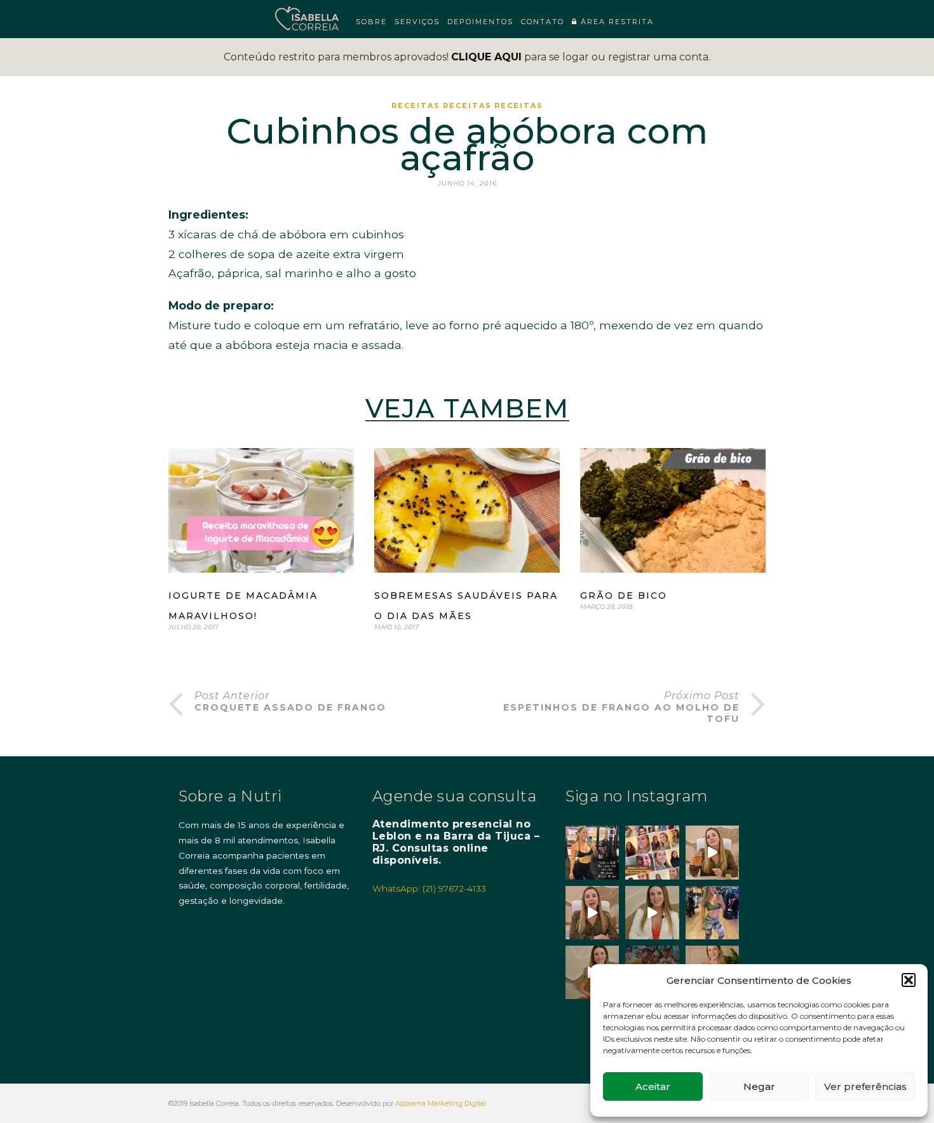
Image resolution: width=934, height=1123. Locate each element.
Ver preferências (865, 1086)
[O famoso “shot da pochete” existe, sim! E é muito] (712, 852)
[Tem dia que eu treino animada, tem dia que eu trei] (712, 912)
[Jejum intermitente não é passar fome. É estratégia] (592, 852)
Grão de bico (623, 595)
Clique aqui (486, 57)
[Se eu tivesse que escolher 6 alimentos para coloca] (652, 912)
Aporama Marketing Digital (440, 1103)
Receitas (415, 105)
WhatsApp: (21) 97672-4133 (429, 888)
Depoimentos (480, 21)
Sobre (371, 21)
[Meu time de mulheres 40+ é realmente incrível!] (652, 852)
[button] (908, 980)
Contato (542, 21)
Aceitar (652, 1086)
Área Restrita (616, 21)
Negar (759, 1086)
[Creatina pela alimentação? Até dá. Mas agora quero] (592, 912)
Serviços (417, 21)
